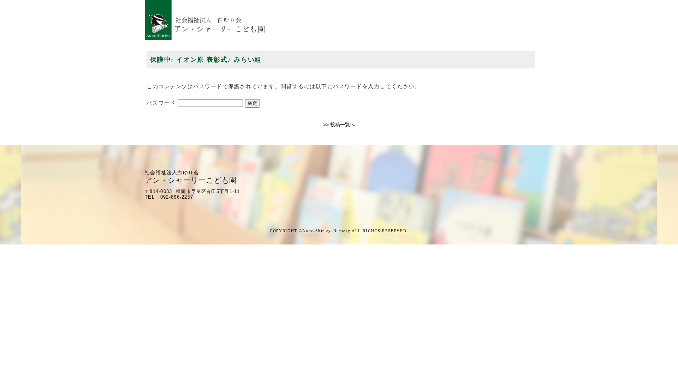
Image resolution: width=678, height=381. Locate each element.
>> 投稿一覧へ (339, 124)
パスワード (162, 103)
